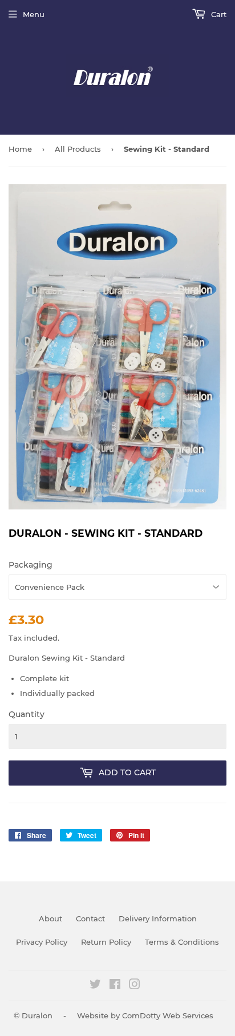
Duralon (37, 1015)
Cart (217, 14)
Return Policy (106, 941)
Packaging (30, 565)
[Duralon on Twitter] (95, 985)
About (50, 918)
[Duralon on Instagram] (134, 985)
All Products (78, 148)
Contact (90, 918)
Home (20, 148)
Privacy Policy (41, 941)
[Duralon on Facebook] (115, 985)
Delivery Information (158, 918)
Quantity (26, 714)
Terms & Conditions (182, 941)
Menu (33, 14)
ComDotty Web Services (167, 1015)
